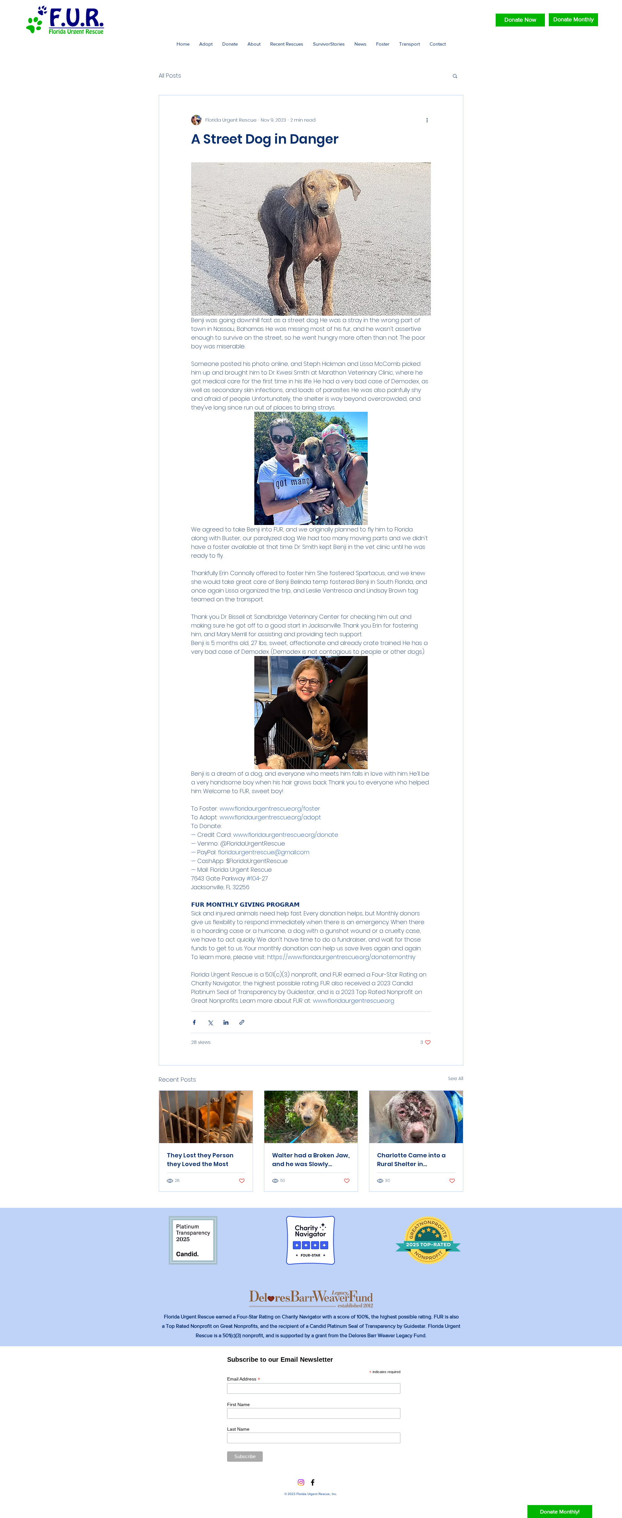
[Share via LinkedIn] (226, 1022)
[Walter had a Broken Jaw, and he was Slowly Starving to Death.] (311, 1117)
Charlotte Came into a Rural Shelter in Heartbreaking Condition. (416, 1159)
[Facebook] (312, 1482)
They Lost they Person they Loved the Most (200, 1159)
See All (455, 1078)
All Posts (170, 75)
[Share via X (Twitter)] (210, 1022)
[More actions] (427, 120)
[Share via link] (242, 1022)
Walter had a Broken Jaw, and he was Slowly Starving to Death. (311, 1159)
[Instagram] (301, 1482)
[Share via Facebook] (194, 1022)
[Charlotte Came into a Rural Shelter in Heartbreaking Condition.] (416, 1117)
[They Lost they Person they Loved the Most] (206, 1117)
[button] (455, 75)
